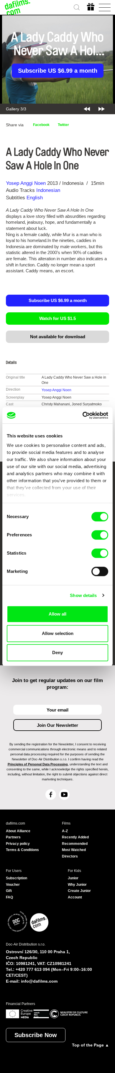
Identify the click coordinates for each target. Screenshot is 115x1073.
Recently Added (75, 837)
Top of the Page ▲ (90, 1045)
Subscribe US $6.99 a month (57, 70)
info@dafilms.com (39, 981)
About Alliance (18, 831)
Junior (73, 878)
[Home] (17, 7)
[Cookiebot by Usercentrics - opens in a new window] (82, 415)
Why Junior (77, 885)
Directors (70, 856)
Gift (9, 891)
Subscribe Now (35, 1035)
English (35, 197)
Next (101, 108)
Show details (83, 595)
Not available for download (57, 336)
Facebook (41, 125)
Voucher (13, 885)
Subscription (16, 878)
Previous (86, 108)
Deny (57, 652)
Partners (13, 837)
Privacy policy (18, 844)
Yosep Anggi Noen (26, 183)
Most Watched (74, 850)
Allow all (57, 613)
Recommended (75, 844)
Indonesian (48, 190)
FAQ (9, 897)
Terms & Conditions (22, 850)
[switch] (99, 535)
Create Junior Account (79, 894)
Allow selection (57, 633)
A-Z (65, 831)
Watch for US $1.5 (57, 318)
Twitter (63, 125)
